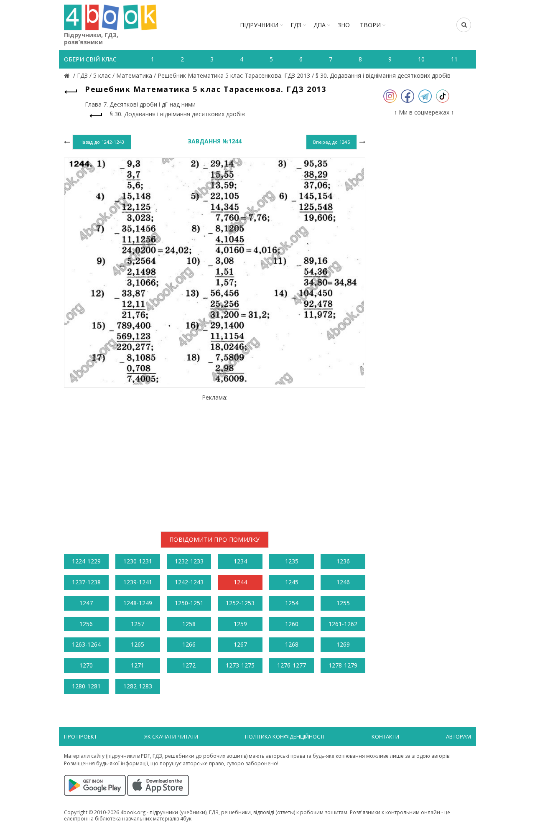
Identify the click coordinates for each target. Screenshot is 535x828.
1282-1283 (137, 686)
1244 (240, 582)
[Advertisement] (214, 459)
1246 (343, 582)
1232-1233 (189, 561)
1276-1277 (291, 665)
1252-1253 (240, 603)
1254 (291, 603)
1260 (291, 624)
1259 (240, 624)
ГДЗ (295, 25)
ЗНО (344, 25)
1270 (86, 665)
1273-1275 (240, 665)
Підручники (259, 25)
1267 (240, 644)
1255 (343, 603)
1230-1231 (137, 561)
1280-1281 (86, 686)
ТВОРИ (370, 25)
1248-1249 (137, 603)
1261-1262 (343, 624)
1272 (189, 665)
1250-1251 (189, 603)
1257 (137, 624)
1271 (137, 665)
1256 (86, 624)
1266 (189, 644)
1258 (189, 624)
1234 (240, 561)
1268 (291, 644)
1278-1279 (343, 665)
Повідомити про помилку (214, 539)
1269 (343, 644)
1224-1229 (86, 561)
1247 (86, 603)
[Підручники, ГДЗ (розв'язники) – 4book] (67, 75)
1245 (291, 582)
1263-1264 (86, 644)
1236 (343, 561)
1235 (291, 561)
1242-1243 (189, 582)
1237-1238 (86, 582)
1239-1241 (137, 582)
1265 (137, 644)
